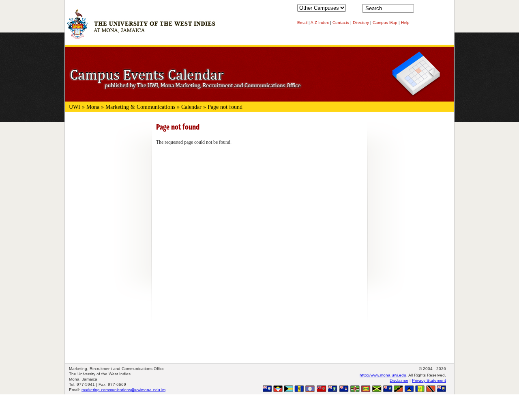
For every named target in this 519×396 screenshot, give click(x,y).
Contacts (340, 22)
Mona (92, 107)
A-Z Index (320, 22)
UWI (74, 107)
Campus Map (385, 22)
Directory (361, 22)
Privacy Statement (429, 380)
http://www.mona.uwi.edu (383, 375)
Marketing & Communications (140, 107)
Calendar (191, 107)
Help (405, 22)
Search (422, 10)
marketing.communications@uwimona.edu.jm (123, 389)
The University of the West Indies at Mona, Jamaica (141, 28)
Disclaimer (399, 380)
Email (302, 22)
